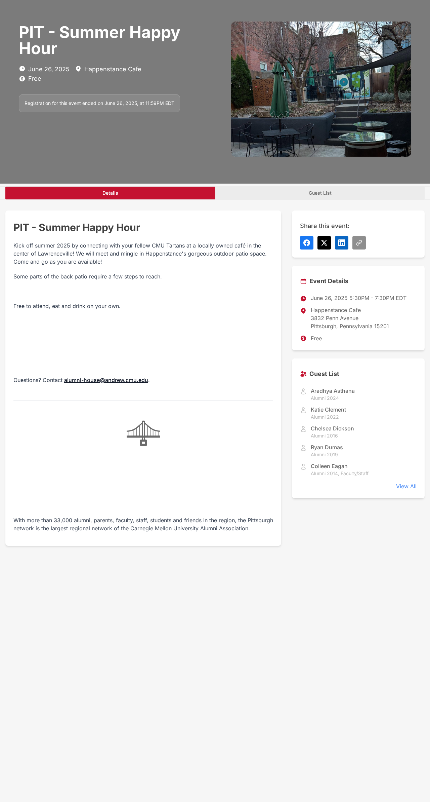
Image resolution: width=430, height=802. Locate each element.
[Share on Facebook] (306, 243)
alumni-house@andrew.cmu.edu (106, 380)
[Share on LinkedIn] (341, 243)
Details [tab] (110, 193)
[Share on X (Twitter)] (324, 243)
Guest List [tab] (320, 193)
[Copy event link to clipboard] (359, 243)
